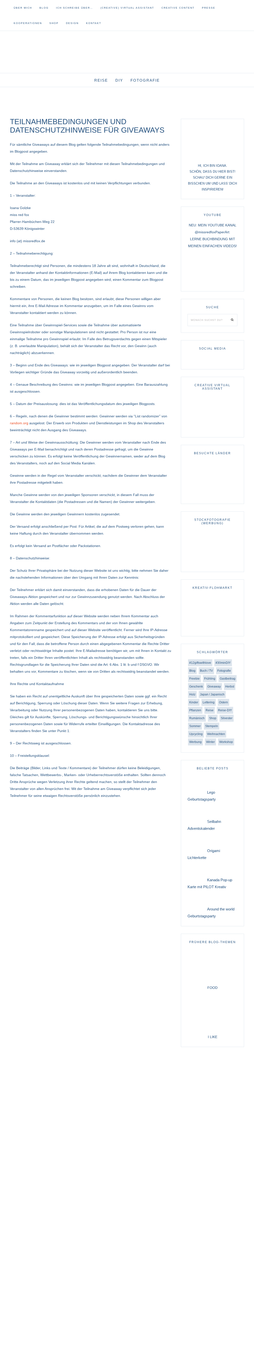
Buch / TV (206, 670)
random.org (19, 423)
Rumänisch (197, 718)
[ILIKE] (212, 1030)
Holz (192, 694)
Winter (210, 742)
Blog (192, 670)
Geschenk (196, 686)
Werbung (195, 742)
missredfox (127, 47)
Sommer (195, 726)
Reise (210, 710)
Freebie (194, 678)
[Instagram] (235, 19)
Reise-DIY (225, 710)
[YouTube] (237, 19)
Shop (212, 718)
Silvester (226, 718)
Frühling (209, 678)
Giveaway (214, 686)
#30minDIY (223, 663)
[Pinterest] (241, 19)
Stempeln (211, 726)
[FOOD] (212, 981)
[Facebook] (239, 19)
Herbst (229, 686)
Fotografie (224, 670)
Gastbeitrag (227, 678)
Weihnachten (216, 734)
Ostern (223, 702)
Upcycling (196, 734)
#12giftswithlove (200, 663)
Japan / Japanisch (212, 694)
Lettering (209, 702)
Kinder (193, 702)
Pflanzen (195, 710)
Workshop (226, 742)
